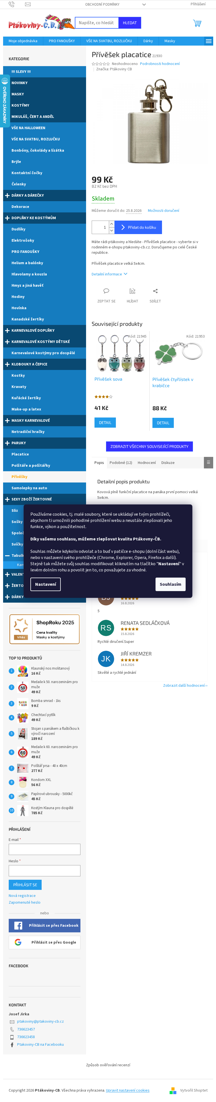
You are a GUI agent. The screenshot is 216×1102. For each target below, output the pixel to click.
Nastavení (45, 584)
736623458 (26, 1037)
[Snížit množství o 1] (111, 230)
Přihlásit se (25, 884)
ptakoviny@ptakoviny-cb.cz (40, 1021)
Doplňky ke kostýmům (34, 218)
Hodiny (18, 297)
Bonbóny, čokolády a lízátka (38, 150)
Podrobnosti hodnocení (160, 64)
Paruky (19, 443)
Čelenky (19, 184)
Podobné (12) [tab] (121, 463)
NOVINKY (20, 83)
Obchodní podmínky (102, 4)
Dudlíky (18, 229)
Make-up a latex (26, 409)
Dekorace (20, 207)
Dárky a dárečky (28, 195)
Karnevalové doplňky (33, 330)
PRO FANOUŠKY (25, 252)
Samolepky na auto (29, 488)
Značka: (114, 69)
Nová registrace (22, 896)
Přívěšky (19, 477)
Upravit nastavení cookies (128, 1090)
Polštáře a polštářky (31, 465)
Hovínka (19, 308)
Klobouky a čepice (29, 364)
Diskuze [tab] (168, 463)
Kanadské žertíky (28, 319)
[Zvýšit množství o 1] (111, 224)
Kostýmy (20, 105)
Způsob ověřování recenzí (108, 1065)
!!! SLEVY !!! (21, 72)
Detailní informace (107, 274)
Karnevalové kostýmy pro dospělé (43, 353)
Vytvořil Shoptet (194, 1090)
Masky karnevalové (31, 420)
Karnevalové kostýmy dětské (41, 342)
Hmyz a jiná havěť (27, 285)
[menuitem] (23, 41)
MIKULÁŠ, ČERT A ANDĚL (33, 117)
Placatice (20, 454)
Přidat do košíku (142, 227)
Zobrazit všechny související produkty (149, 446)
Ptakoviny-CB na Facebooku (40, 1044)
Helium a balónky (27, 263)
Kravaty (19, 387)
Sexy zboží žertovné (32, 499)
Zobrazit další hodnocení (184, 685)
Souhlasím (170, 584)
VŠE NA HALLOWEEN (28, 128)
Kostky (18, 375)
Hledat (130, 22)
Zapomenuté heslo (24, 902)
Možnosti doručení (163, 211)
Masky (18, 94)
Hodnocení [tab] (147, 463)
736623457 (26, 1029)
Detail (105, 422)
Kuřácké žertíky (26, 398)
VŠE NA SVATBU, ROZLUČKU (36, 139)
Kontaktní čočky (27, 173)
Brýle (16, 162)
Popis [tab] (99, 463)
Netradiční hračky (28, 432)
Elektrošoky (23, 240)
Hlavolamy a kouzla (29, 274)
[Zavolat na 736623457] (17, 4)
